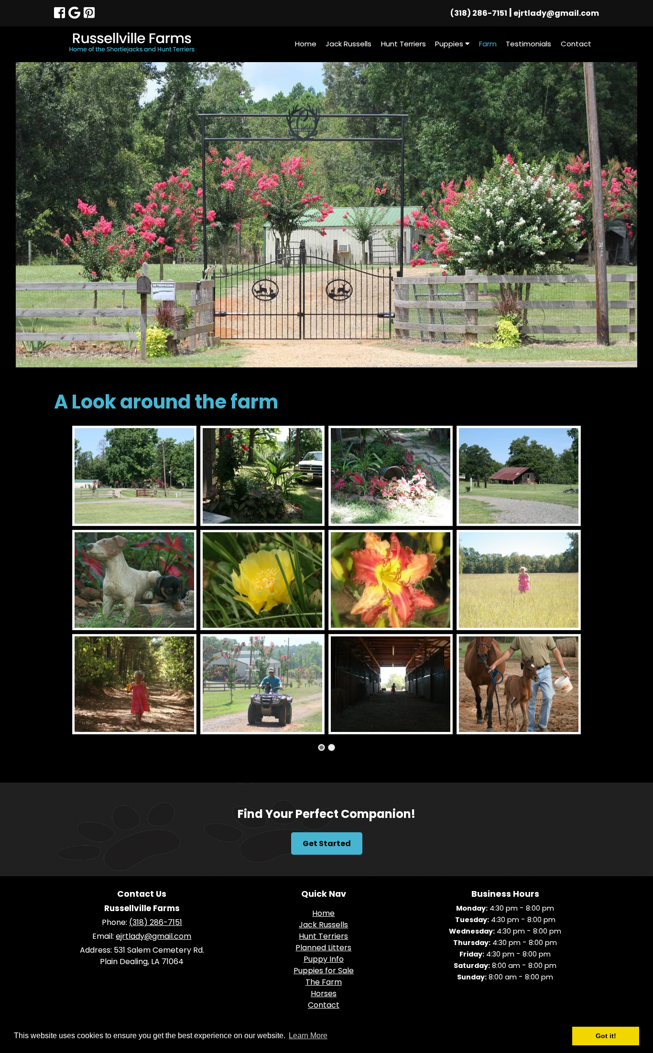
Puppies (450, 44)
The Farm (323, 982)
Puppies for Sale (324, 970)
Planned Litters (323, 947)
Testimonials (528, 44)
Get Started (327, 843)
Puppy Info (324, 959)
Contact (576, 44)
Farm (488, 44)
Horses (324, 993)
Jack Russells (348, 44)
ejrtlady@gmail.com (556, 13)
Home (305, 44)
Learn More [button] (308, 1036)
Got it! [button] (606, 1036)
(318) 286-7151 (478, 13)
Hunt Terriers (403, 44)
